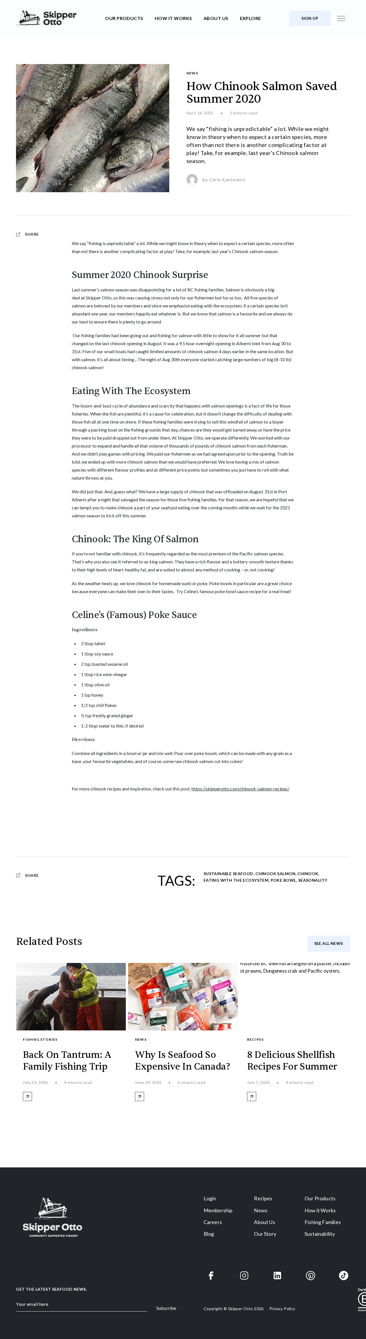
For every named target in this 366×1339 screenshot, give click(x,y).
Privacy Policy (282, 1308)
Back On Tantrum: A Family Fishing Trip (67, 1061)
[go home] (58, 18)
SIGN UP (309, 18)
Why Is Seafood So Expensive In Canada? (182, 1061)
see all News (328, 943)
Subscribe (166, 1308)
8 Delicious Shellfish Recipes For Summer (292, 1061)
